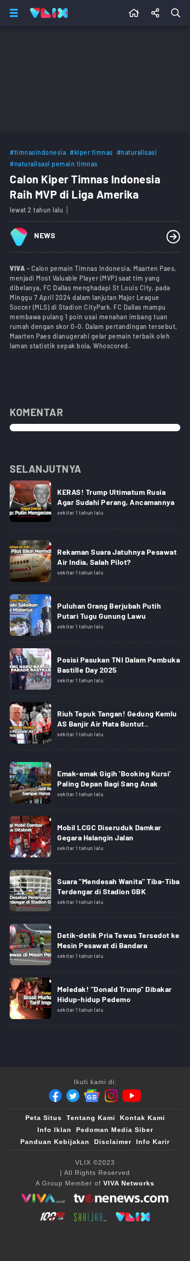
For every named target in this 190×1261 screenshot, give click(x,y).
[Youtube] (131, 1095)
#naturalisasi (137, 152)
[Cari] (177, 13)
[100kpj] (52, 1216)
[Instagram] (111, 1095)
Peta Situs (43, 1117)
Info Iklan (54, 1129)
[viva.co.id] (43, 1198)
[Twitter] (72, 1095)
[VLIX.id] (133, 1216)
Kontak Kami (142, 1117)
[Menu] (12, 13)
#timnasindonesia (38, 152)
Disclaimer (112, 1141)
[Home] (49, 13)
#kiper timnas (91, 152)
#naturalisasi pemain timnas (54, 164)
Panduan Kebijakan (54, 1141)
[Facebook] (55, 1095)
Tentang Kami (90, 1117)
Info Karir (153, 1141)
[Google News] (92, 1095)
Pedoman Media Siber (114, 1129)
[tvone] (121, 1198)
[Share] (155, 13)
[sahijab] (90, 1216)
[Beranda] (134, 13)
